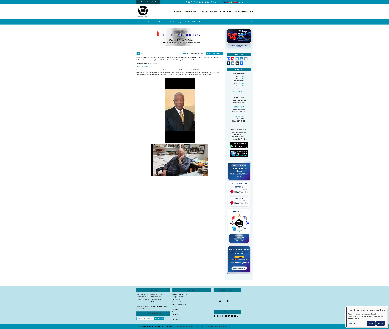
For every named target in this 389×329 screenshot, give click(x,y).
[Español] (237, 2)
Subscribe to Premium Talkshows (149, 2)
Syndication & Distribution (179, 304)
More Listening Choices (239, 91)
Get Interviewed (209, 11)
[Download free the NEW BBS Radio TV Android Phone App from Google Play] (239, 145)
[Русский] (235, 2)
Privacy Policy (176, 317)
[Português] (233, 2)
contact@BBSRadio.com (152, 302)
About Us (174, 312)
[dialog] (366, 317)
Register (213, 2)
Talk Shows (149, 22)
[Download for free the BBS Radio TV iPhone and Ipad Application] (239, 153)
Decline (371, 323)
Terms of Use (176, 319)
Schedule (178, 11)
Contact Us (175, 314)
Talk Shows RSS (190, 22)
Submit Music (226, 11)
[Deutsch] (230, 2)
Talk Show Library (177, 299)
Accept (380, 323)
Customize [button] (351, 323)
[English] (224, 2)
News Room (175, 307)
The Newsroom (161, 22)
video (242, 83)
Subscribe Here (239, 268)
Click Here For (239, 89)
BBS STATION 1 (239, 107)
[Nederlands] (226, 2)
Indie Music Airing (175, 22)
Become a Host (192, 11)
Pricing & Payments (177, 296)
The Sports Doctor (142, 66)
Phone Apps (175, 309)
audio (242, 76)
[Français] (228, 2)
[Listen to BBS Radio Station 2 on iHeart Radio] (239, 202)
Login (184, 53)
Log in (220, 2)
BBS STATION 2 (239, 116)
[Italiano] (231, 2)
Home (140, 22)
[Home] (142, 11)
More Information (244, 11)
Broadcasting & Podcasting (179, 294)
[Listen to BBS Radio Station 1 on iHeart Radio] (239, 191)
